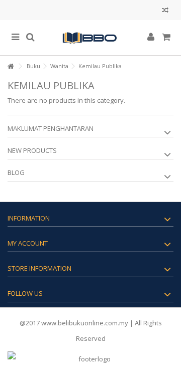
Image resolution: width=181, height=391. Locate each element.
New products (32, 150)
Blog (16, 172)
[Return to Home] (11, 66)
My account (28, 243)
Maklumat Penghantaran (51, 128)
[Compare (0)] (165, 11)
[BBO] (90, 37)
